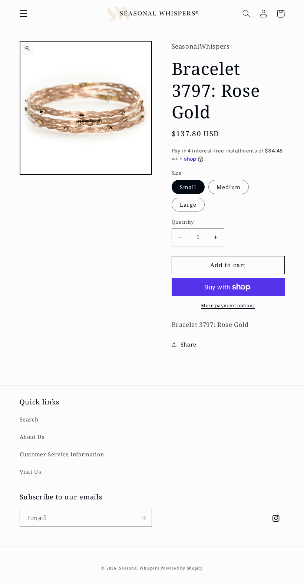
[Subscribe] (143, 518)
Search (29, 419)
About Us (32, 436)
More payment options (228, 305)
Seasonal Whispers (139, 568)
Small (188, 187)
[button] (23, 13)
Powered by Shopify (181, 568)
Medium (229, 187)
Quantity (183, 221)
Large (188, 204)
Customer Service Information (62, 454)
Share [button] (188, 344)
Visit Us (31, 471)
